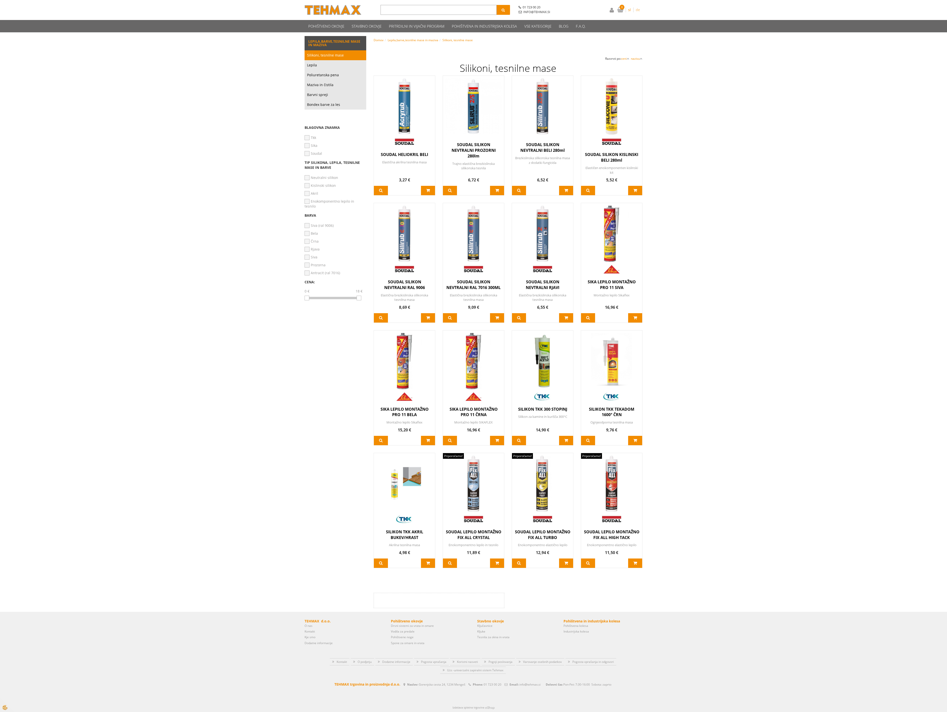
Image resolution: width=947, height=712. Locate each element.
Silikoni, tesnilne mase (325, 55)
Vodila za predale (403, 631)
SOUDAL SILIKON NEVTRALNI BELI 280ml (542, 147)
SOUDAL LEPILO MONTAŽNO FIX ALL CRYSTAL (473, 534)
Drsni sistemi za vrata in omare (412, 626)
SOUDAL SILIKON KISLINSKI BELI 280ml (611, 157)
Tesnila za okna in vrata (493, 637)
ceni (624, 59)
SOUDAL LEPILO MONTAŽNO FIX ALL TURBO (542, 534)
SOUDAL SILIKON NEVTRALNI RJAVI (542, 284)
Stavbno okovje (367, 26)
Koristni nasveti (467, 662)
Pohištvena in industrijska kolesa (484, 26)
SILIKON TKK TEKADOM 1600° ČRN (611, 412)
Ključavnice (484, 626)
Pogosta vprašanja (433, 662)
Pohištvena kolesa (576, 626)
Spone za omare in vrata (407, 643)
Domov (378, 40)
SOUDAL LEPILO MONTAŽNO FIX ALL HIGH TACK (611, 534)
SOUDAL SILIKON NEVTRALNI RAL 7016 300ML (473, 284)
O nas (308, 626)
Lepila (312, 65)
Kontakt (310, 631)
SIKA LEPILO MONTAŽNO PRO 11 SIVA (612, 284)
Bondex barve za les (323, 104)
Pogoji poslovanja (500, 662)
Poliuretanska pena (323, 75)
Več (381, 190)
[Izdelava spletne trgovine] (490, 707)
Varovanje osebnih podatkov (542, 662)
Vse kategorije (537, 26)
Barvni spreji (317, 94)
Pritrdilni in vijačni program (416, 26)
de (638, 9)
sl (629, 9)
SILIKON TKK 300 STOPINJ (542, 409)
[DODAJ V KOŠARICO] (428, 190)
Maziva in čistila (320, 84)
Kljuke (481, 631)
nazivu (635, 59)
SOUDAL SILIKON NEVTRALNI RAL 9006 (404, 284)
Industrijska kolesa (576, 631)
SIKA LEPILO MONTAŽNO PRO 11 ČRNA (474, 412)
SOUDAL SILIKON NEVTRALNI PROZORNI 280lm (474, 150)
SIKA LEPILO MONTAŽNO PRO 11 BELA (405, 412)
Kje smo (310, 637)
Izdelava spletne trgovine (468, 707)
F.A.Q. (581, 26)
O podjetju (365, 662)
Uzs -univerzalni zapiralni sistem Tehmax (475, 670)
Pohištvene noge (402, 637)
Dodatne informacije (319, 643)
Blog (563, 26)
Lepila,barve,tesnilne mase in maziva (413, 40)
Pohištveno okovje (326, 26)
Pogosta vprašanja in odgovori (593, 662)
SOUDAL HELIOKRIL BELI (404, 154)
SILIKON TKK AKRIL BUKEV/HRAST (404, 534)
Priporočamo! (453, 456)
